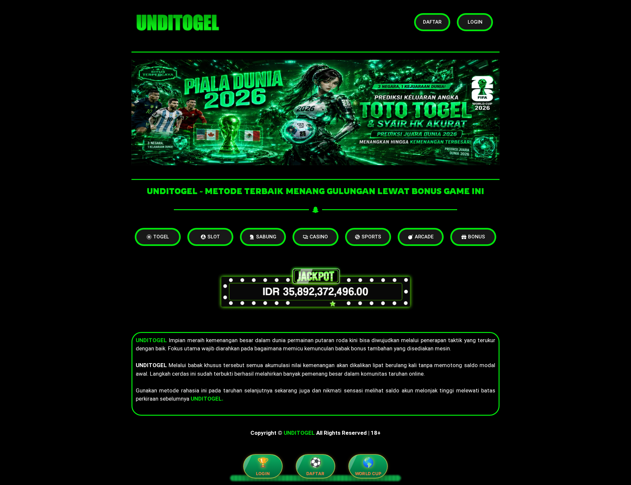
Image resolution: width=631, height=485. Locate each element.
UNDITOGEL (299, 433)
